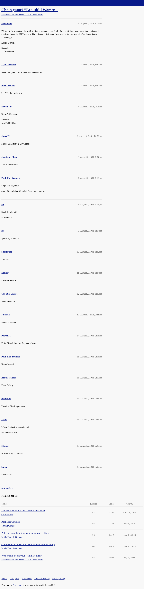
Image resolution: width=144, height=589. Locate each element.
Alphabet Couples (10, 521)
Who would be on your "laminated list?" (22, 555)
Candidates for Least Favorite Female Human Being (28, 544)
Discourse (17, 585)
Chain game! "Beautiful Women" (29, 10)
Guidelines (27, 578)
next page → (7, 488)
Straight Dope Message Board (14, 3)
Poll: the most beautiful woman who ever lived (25, 533)
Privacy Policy (58, 578)
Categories (14, 578)
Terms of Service (42, 578)
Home (4, 578)
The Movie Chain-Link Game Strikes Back (23, 510)
